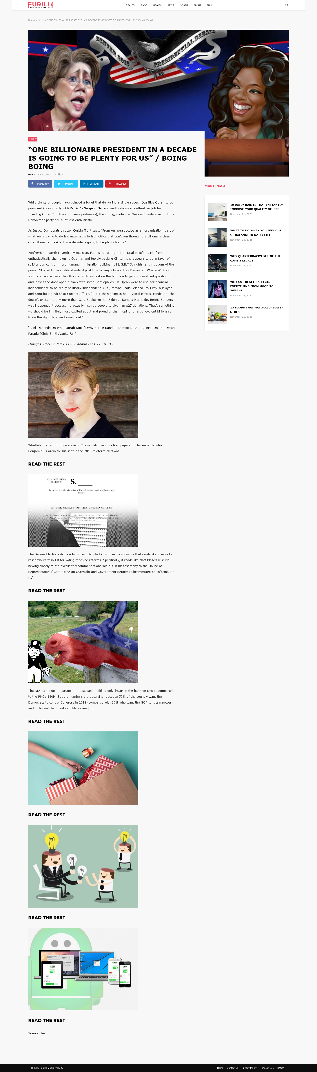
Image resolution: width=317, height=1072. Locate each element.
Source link (36, 1033)
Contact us (232, 1067)
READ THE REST (46, 464)
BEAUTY (130, 5)
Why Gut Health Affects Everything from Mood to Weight (252, 286)
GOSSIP (184, 5)
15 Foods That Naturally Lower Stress (256, 309)
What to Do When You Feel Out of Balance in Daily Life (255, 232)
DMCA (280, 1067)
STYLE (171, 5)
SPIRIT (197, 5)
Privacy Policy (249, 1067)
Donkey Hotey (53, 344)
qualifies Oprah (152, 202)
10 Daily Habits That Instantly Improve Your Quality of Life (256, 207)
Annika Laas (86, 344)
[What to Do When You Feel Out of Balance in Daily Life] (217, 237)
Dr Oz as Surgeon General (89, 208)
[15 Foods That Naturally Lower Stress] (217, 314)
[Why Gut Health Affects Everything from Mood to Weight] (217, 288)
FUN (209, 5)
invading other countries (47, 214)
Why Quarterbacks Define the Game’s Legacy (255, 258)
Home (31, 20)
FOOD (144, 5)
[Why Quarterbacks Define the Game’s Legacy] (217, 262)
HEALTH (157, 5)
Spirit (41, 20)
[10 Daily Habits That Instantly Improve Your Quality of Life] (217, 211)
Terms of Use (267, 1067)
